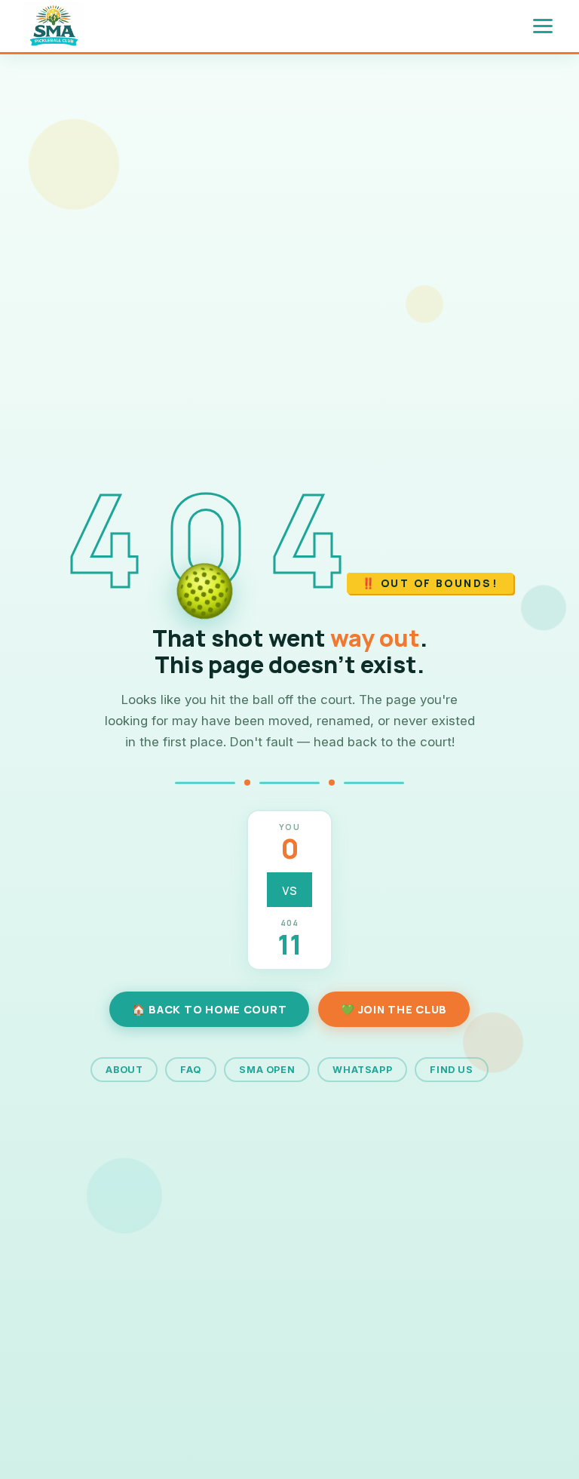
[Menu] (543, 26)
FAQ (190, 1069)
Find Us (451, 1069)
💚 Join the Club (394, 1009)
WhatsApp (362, 1069)
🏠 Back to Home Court (209, 1009)
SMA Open (267, 1069)
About (124, 1069)
